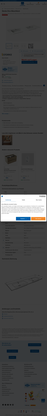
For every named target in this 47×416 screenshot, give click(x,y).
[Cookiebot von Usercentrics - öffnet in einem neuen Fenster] (40, 196)
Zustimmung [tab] (8, 199)
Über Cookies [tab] (39, 199)
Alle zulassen (38, 218)
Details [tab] (23, 199)
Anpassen (22, 218)
